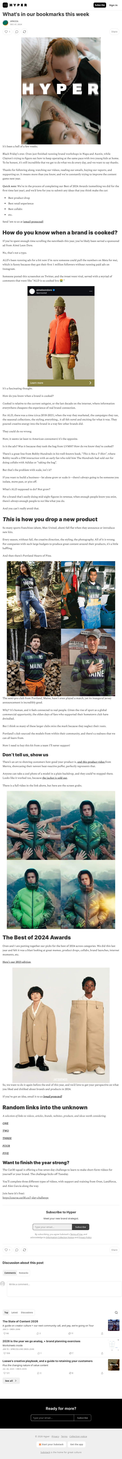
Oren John (15, 1329)
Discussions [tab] (27, 1312)
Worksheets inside (13, 1345)
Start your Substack (53, 1444)
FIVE (6, 1153)
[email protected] (33, 222)
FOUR (6, 1146)
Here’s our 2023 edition (17, 962)
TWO (6, 1131)
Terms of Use (76, 1234)
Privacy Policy (85, 1237)
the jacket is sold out (54, 778)
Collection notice (78, 1436)
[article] (61, 1327)
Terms (64, 1436)
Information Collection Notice (60, 1237)
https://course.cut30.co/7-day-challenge (25, 1198)
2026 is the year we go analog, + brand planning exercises (41, 1341)
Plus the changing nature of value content (25, 1365)
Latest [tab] (14, 1312)
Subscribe (100, 5)
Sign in (113, 5)
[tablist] (16, 1273)
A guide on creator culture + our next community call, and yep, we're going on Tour (48, 1325)
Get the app (76, 1444)
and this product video (91, 762)
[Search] (116, 1312)
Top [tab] (6, 1312)
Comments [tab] (10, 1272)
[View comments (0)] (17, 32)
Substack (45, 1452)
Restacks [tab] (23, 1272)
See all (9, 1380)
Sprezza (14, 21)
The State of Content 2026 (20, 1321)
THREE (7, 1138)
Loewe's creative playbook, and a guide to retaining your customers (48, 1361)
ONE (5, 1123)
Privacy (55, 1436)
